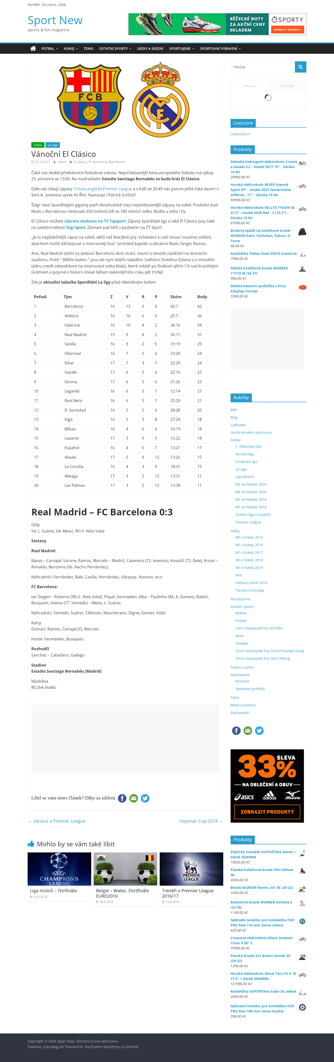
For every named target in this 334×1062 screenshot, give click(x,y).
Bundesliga (244, 550)
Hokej (69, 48)
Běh (234, 505)
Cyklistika (238, 521)
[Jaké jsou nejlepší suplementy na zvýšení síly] (239, 162)
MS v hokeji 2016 (249, 640)
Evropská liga (246, 557)
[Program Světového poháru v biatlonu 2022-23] (239, 98)
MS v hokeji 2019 (249, 663)
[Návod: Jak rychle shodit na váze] (239, 141)
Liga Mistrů (244, 572)
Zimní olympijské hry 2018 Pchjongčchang (269, 746)
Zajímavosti (240, 808)
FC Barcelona (98, 162)
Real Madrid (117, 162)
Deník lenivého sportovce (251, 528)
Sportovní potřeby (250, 784)
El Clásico (80, 162)
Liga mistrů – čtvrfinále (53, 890)
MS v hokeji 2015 (249, 633)
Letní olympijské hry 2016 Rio (259, 724)
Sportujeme (180, 48)
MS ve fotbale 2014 (251, 595)
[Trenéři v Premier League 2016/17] (191, 855)
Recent (250, 86)
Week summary (243, 801)
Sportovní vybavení (218, 48)
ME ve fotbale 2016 (251, 580)
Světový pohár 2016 (251, 678)
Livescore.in (240, 230)
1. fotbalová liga (248, 542)
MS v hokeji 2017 (249, 648)
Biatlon (241, 709)
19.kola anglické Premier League (102, 188)
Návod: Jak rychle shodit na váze (277, 140)
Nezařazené (240, 695)
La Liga (52, 145)
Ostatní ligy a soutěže (253, 610)
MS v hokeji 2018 (249, 656)
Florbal (241, 716)
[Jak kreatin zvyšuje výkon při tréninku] (239, 119)
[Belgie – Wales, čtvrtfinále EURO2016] (125, 855)
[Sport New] (33, 48)
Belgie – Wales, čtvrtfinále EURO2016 (122, 893)
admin (62, 162)
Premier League (248, 618)
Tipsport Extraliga (249, 686)
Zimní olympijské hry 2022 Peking (262, 754)
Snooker (242, 739)
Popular (287, 86)
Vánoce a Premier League (57, 821)
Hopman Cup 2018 (201, 821)
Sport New (55, 19)
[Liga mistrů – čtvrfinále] (59, 855)
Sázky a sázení (150, 48)
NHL (238, 671)
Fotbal (48, 48)
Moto (239, 731)
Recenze (242, 777)
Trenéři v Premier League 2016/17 (188, 893)
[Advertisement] (125, 738)
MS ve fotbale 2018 (251, 603)
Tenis (88, 48)
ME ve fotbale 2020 (251, 587)
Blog (234, 513)
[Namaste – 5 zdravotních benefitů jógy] (239, 183)
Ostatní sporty (113, 48)
